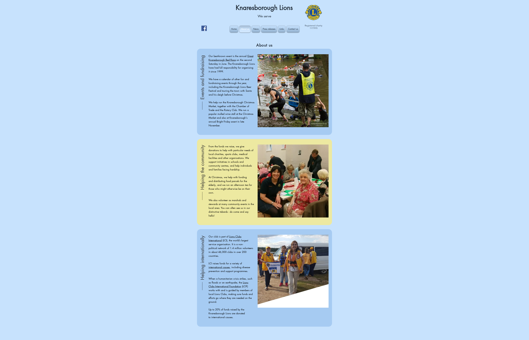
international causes (219, 267)
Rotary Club (230, 110)
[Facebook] (204, 28)
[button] (203, 77)
